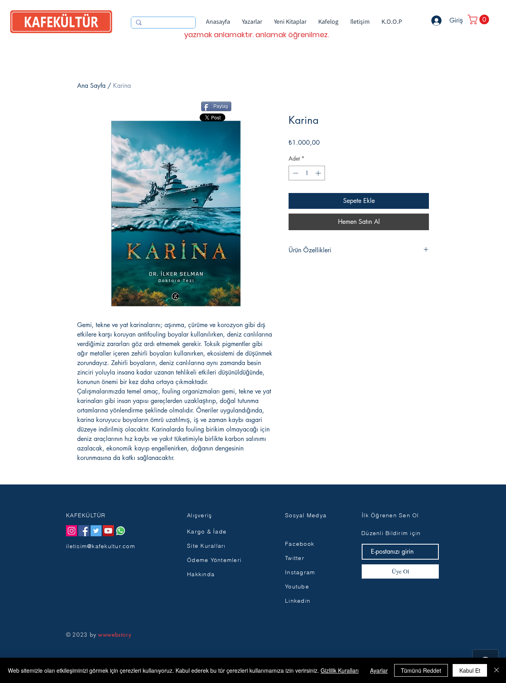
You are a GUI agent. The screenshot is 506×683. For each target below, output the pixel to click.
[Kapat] (496, 670)
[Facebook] (83, 530)
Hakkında (201, 574)
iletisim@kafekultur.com (100, 546)
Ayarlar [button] (379, 670)
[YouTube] (108, 530)
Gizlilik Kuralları (340, 670)
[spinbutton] (307, 173)
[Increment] (319, 173)
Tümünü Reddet (421, 670)
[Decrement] (295, 173)
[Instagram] (71, 530)
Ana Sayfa (91, 85)
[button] (479, 19)
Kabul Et (469, 670)
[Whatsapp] (120, 530)
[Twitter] (96, 530)
